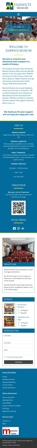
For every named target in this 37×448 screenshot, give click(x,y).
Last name (7, 343)
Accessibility (6, 403)
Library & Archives (8, 388)
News (4, 424)
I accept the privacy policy (14, 357)
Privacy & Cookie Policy (14, 445)
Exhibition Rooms (8, 379)
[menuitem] (18, 14)
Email (5, 350)
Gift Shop (5, 408)
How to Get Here (8, 397)
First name (7, 336)
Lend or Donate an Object (11, 406)
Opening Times (7, 400)
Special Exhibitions (9, 382)
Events (4, 377)
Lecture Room (7, 385)
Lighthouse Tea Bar (9, 411)
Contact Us (6, 421)
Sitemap (4, 445)
